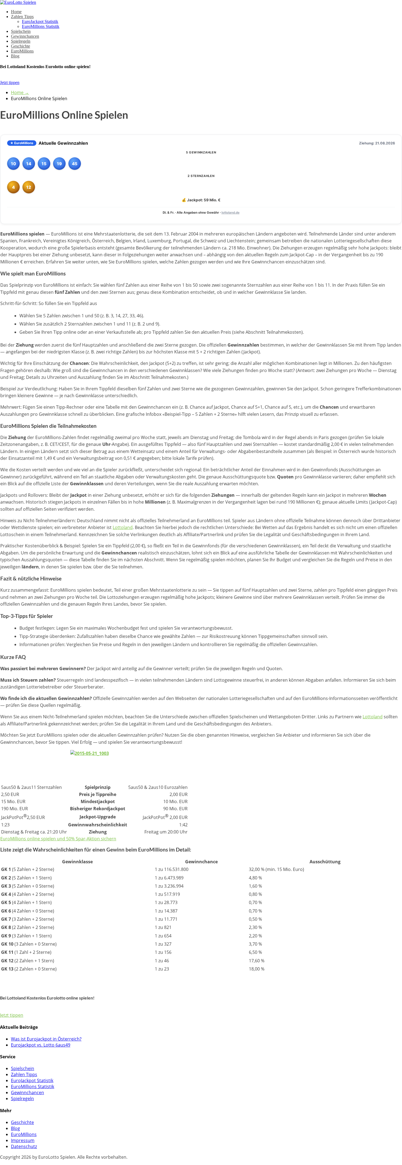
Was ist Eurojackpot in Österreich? (46, 1039)
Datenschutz (24, 1146)
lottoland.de (231, 212)
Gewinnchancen (25, 36)
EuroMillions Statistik (40, 26)
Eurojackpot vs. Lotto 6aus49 (40, 1045)
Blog (15, 56)
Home (16, 11)
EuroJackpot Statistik (40, 21)
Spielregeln (20, 41)
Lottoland (123, 527)
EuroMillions (22, 51)
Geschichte (20, 46)
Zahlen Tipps (22, 16)
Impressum (22, 1140)
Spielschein (21, 31)
